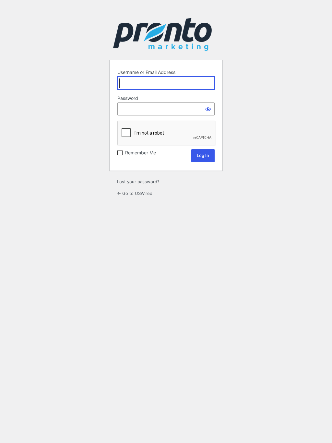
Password (127, 98)
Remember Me (140, 152)
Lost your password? (138, 181)
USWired (162, 34)
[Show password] (208, 108)
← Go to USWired (134, 193)
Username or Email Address (146, 72)
